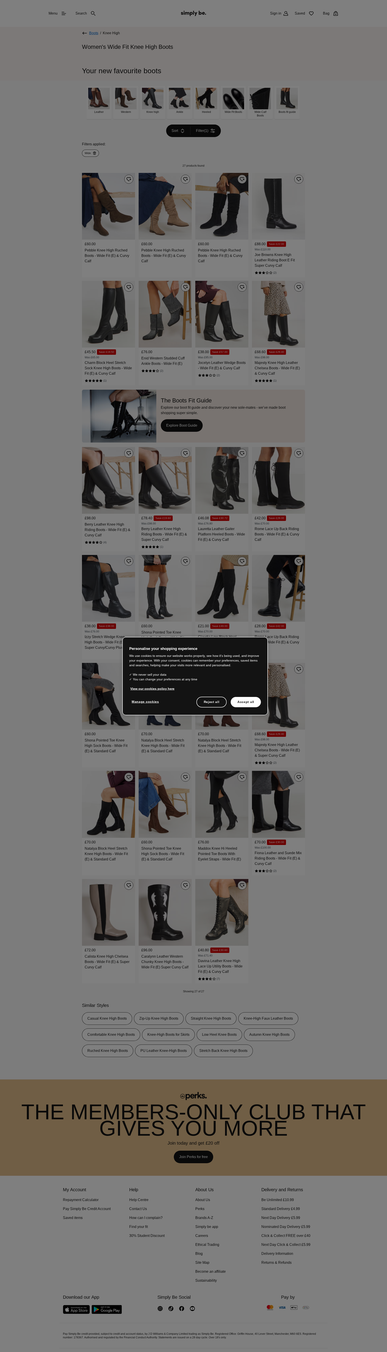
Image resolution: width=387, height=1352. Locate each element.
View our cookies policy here (151, 688)
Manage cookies (144, 701)
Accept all (246, 702)
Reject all (211, 702)
